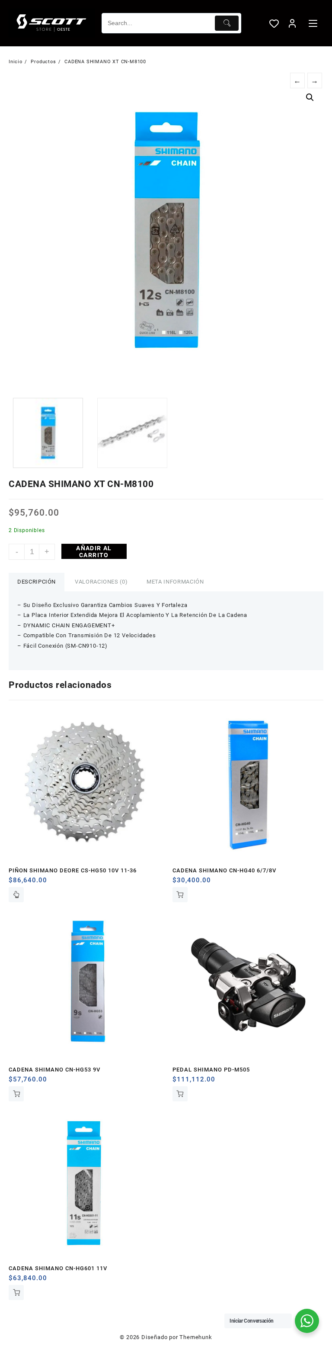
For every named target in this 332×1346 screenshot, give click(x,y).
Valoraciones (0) (101, 581)
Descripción (36, 581)
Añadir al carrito (94, 551)
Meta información (175, 581)
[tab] (36, 582)
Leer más (16, 894)
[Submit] (227, 23)
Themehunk (195, 1337)
